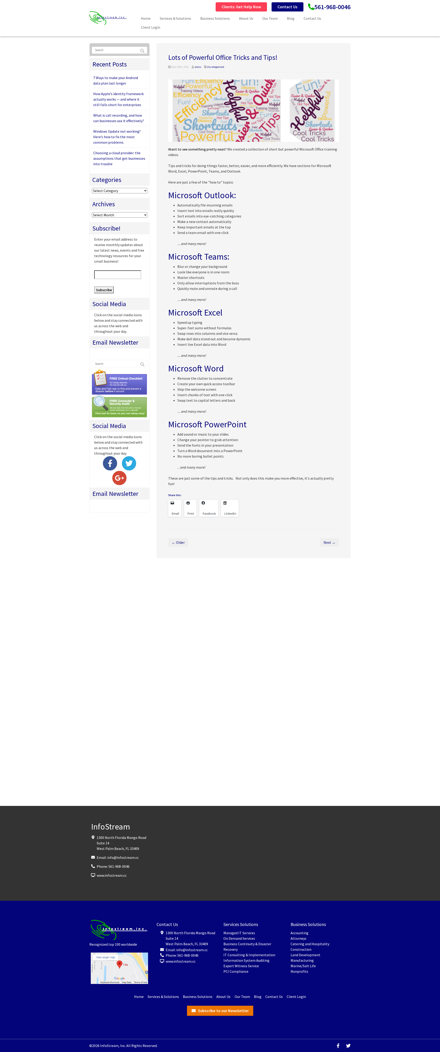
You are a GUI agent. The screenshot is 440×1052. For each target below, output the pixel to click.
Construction (301, 949)
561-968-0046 (332, 7)
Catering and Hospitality (310, 944)
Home (146, 18)
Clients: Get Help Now (241, 6)
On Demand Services (239, 938)
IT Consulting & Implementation (249, 955)
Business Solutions (215, 18)
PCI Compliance (235, 971)
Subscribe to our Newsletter (223, 1010)
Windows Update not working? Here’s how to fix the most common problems (117, 137)
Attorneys (298, 938)
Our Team (270, 18)
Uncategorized (215, 67)
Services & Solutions (175, 18)
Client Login (150, 27)
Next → (330, 542)
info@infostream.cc (123, 857)
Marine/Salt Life (303, 966)
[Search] (142, 51)
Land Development (305, 955)
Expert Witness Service (241, 966)
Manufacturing (302, 960)
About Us (246, 18)
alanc (198, 67)
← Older (178, 542)
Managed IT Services (239, 933)
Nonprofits (299, 971)
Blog (290, 18)
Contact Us (287, 6)
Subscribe (104, 290)
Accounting (299, 933)
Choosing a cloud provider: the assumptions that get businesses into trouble (119, 158)
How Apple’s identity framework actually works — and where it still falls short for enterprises (118, 99)
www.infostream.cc (111, 875)
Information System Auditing (246, 960)
